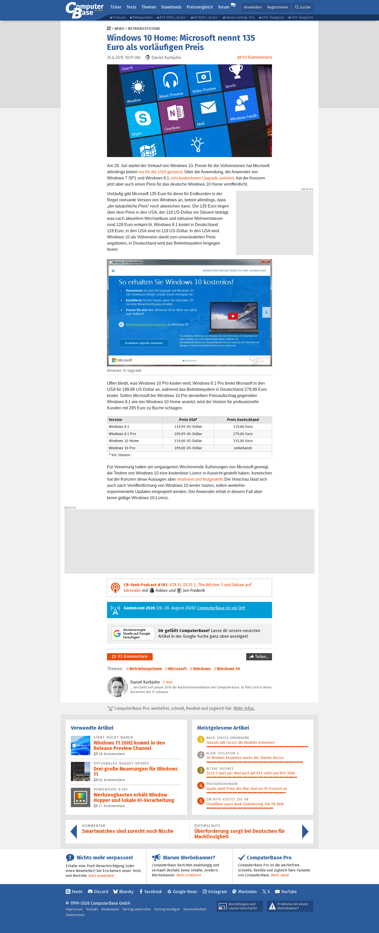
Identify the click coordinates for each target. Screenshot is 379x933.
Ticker (115, 7)
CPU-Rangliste (302, 17)
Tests (131, 7)
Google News (185, 891)
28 (111, 754)
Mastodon (247, 891)
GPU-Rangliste (273, 17)
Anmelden (253, 7)
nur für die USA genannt (160, 172)
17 (111, 806)
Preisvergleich (199, 7)
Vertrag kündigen (167, 909)
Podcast (119, 17)
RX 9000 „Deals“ (206, 17)
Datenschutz (75, 915)
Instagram (217, 891)
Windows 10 (228, 668)
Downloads (171, 7)
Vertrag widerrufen (136, 909)
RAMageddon (143, 17)
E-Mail (167, 682)
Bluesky (126, 891)
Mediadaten (110, 909)
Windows (202, 668)
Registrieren (277, 7)
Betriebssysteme (144, 29)
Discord (101, 891)
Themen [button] (148, 7)
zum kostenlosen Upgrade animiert (202, 178)
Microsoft (177, 668)
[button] (302, 7)
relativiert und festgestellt (199, 479)
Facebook (153, 891)
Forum (223, 7)
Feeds (77, 891)
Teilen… (261, 656)
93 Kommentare (131, 656)
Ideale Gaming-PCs (240, 17)
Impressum (74, 909)
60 (111, 780)
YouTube (289, 891)
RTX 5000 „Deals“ (173, 17)
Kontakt (92, 909)
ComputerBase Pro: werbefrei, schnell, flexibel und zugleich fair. (184, 708)
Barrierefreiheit (195, 909)
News (119, 29)
